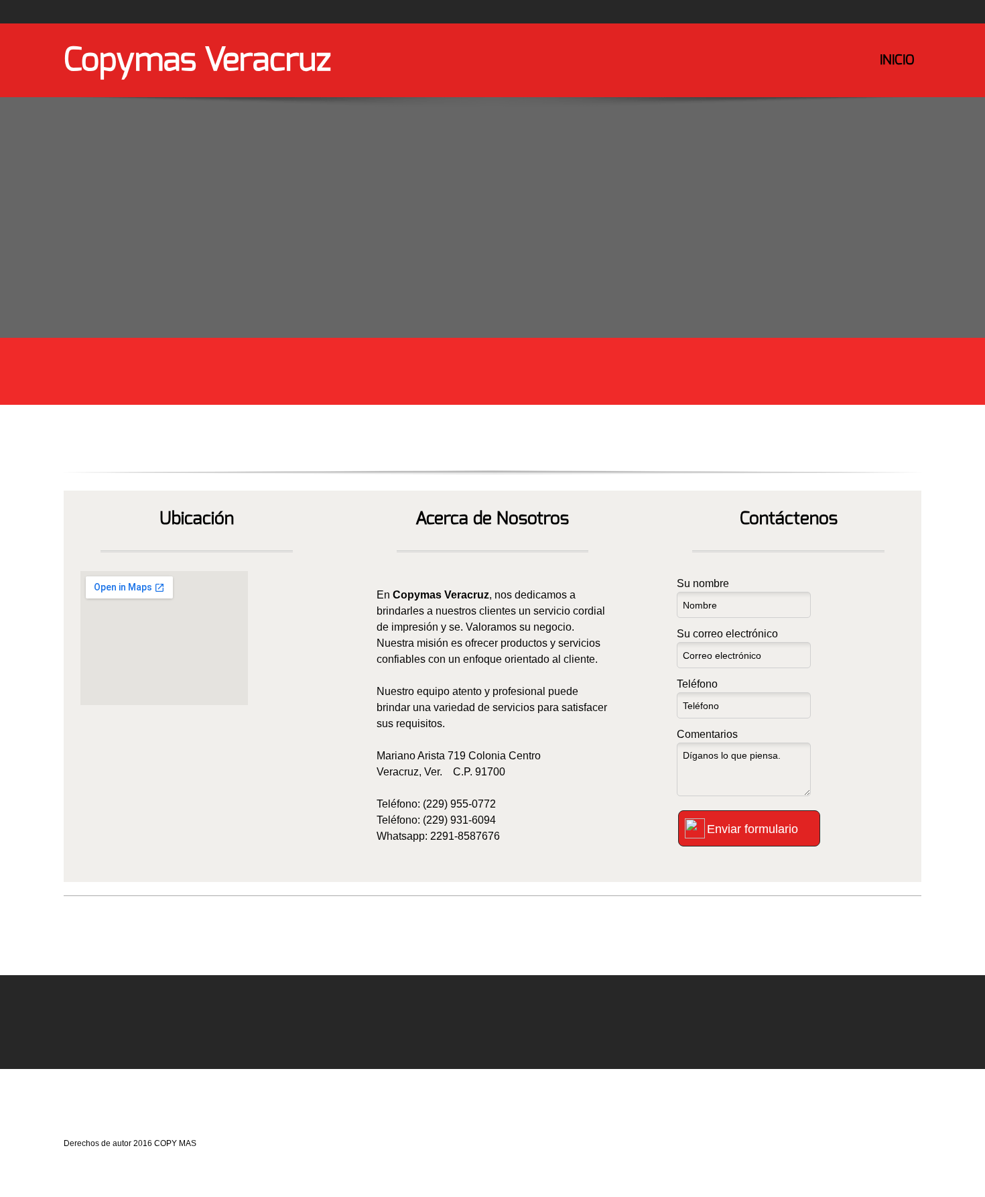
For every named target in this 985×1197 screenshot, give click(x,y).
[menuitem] (897, 70)
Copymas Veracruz (197, 60)
